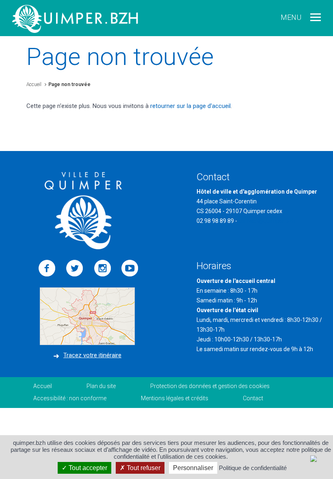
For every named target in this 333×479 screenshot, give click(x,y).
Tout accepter (87, 467)
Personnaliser (193, 467)
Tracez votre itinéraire (92, 355)
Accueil (33, 84)
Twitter (74, 268)
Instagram (102, 268)
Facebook (47, 268)
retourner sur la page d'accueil (190, 106)
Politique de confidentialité (253, 467)
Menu (291, 17)
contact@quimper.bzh (266, 221)
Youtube (129, 268)
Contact (253, 398)
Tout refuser (142, 467)
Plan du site (101, 386)
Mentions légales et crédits (174, 398)
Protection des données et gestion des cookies (210, 386)
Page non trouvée (69, 84)
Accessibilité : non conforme (69, 398)
